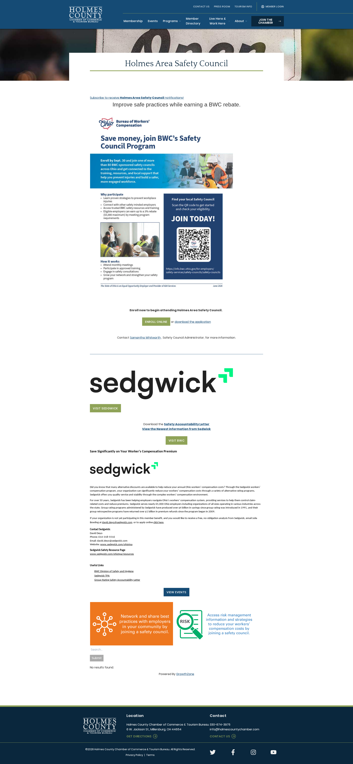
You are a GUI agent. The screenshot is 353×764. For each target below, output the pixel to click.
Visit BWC (176, 440)
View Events (176, 592)
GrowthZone (185, 674)
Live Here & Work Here (217, 21)
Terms (150, 755)
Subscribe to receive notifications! (137, 98)
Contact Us (201, 6)
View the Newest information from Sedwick (176, 429)
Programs (170, 21)
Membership (133, 21)
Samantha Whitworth (145, 337)
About (239, 21)
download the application (193, 322)
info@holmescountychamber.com (234, 729)
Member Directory (193, 21)
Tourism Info (243, 6)
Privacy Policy (134, 755)
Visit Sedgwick (105, 408)
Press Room (222, 6)
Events (153, 21)
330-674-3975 (220, 724)
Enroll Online (156, 322)
